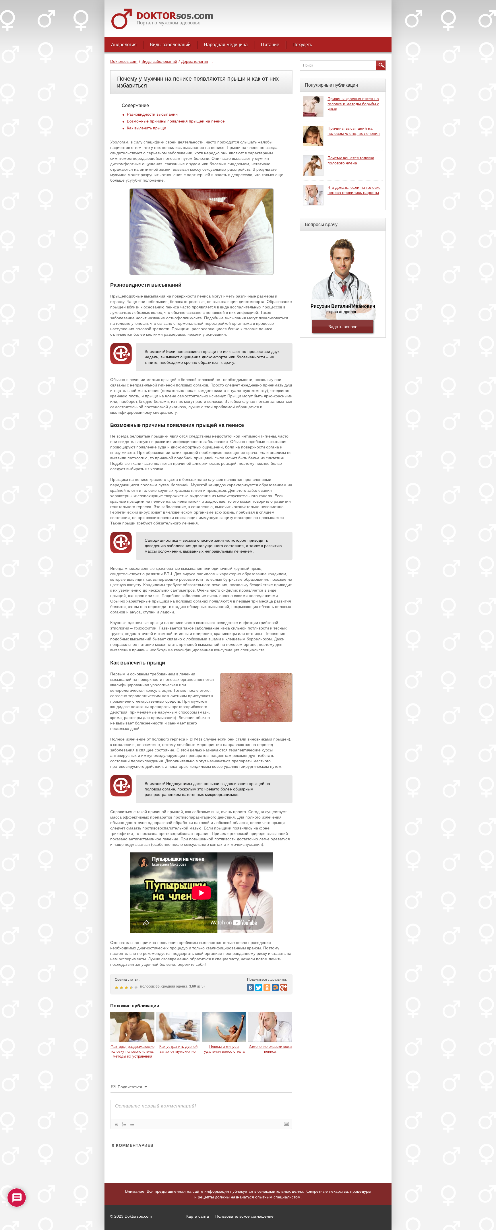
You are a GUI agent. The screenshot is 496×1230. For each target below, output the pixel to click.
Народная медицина (226, 44)
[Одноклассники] (267, 987)
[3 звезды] (127, 987)
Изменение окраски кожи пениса (270, 1049)
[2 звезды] (122, 987)
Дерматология (194, 61)
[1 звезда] (117, 987)
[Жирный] (116, 1124)
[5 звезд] (136, 987)
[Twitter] (258, 987)
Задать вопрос (342, 326)
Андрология (124, 44)
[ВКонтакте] (250, 987)
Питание (270, 44)
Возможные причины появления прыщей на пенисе (176, 121)
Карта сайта (197, 1216)
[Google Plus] (283, 987)
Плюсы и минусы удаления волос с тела (224, 1049)
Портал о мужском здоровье (168, 23)
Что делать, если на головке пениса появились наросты (354, 190)
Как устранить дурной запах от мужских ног (178, 1049)
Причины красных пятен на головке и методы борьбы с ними (353, 103)
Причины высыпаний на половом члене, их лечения (354, 131)
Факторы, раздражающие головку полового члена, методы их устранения (132, 1051)
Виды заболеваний (170, 44)
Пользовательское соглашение (244, 1216)
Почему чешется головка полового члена (351, 160)
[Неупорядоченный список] (132, 1124)
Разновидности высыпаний (152, 114)
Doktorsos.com (123, 61)
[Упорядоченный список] (124, 1124)
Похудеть (302, 44)
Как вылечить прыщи (146, 128)
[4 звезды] (131, 987)
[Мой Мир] (275, 987)
